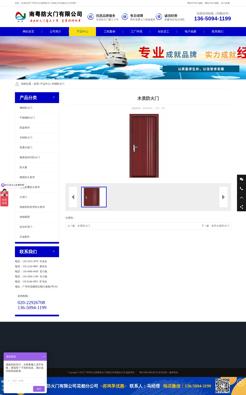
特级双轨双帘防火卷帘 (32, 207)
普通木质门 (26, 147)
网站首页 (28, 31)
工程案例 (109, 31)
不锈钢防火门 (27, 117)
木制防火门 (58, 83)
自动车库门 (26, 227)
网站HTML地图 (194, 3)
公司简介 (55, 31)
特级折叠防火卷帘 (30, 187)
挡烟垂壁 (25, 217)
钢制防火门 (26, 107)
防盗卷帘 (25, 127)
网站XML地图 (211, 3)
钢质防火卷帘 (27, 177)
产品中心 (82, 31)
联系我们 (217, 31)
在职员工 (163, 31)
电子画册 (190, 31)
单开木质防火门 (220, 225)
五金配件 (25, 236)
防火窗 (23, 167)
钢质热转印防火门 (30, 157)
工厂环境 (136, 31)
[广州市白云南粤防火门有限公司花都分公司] (51, 16)
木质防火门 (83, 225)
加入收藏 (225, 3)
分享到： (70, 218)
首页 (37, 83)
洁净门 (23, 197)
